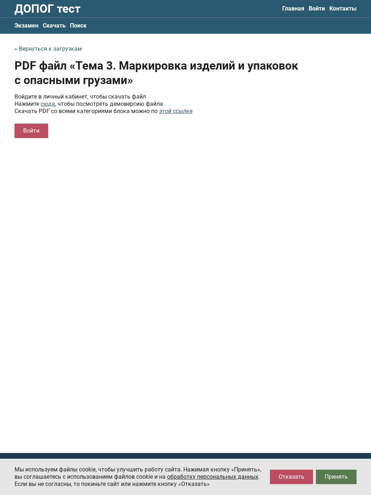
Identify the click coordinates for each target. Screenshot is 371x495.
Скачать (54, 25)
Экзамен (26, 25)
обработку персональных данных (212, 476)
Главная (293, 8)
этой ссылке (175, 111)
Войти (317, 8)
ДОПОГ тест (47, 9)
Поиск (78, 25)
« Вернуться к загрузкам (48, 48)
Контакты (343, 8)
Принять (336, 476)
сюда (48, 103)
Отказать (291, 476)
